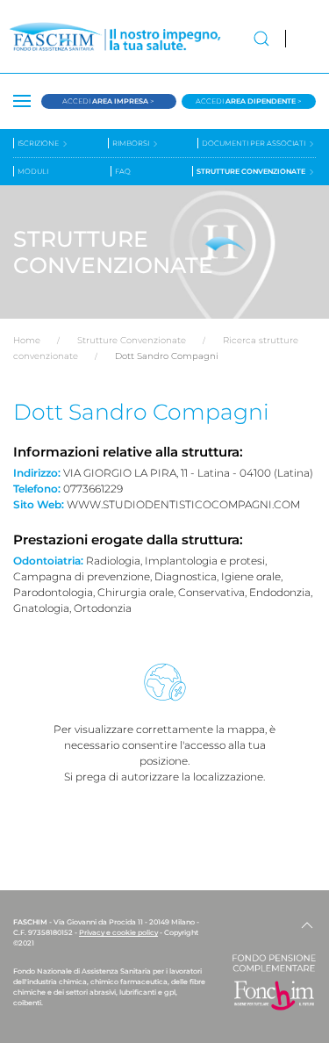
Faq (123, 171)
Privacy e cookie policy (118, 932)
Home (26, 340)
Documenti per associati (254, 143)
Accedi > (108, 101)
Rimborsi (131, 143)
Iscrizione (39, 143)
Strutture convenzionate (252, 171)
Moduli (33, 171)
